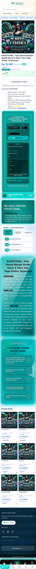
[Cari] (3, 9)
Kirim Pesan (10, 523)
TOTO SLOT (29, 17)
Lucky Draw (8, 232)
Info (31, 195)
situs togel (14, 306)
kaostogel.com (22, 108)
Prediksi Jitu (28, 232)
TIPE (22, 125)
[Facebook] (3, 532)
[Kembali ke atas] (32, 555)
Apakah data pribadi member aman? (16, 397)
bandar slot (8, 290)
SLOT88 (24, 13)
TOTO (17, 13)
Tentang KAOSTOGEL (9, 540)
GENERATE (18, 138)
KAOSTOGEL (7, 13)
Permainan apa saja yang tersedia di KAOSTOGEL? (15, 388)
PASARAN (11, 125)
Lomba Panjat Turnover (18, 233)
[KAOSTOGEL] (18, 3)
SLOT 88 (22, 17)
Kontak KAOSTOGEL (8, 543)
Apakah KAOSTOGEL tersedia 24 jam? (13, 379)
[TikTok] (12, 532)
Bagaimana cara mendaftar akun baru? (15, 371)
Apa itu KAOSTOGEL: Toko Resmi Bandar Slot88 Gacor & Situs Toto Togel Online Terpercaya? (15, 360)
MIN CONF (11, 131)
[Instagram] (8, 532)
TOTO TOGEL (14, 17)
